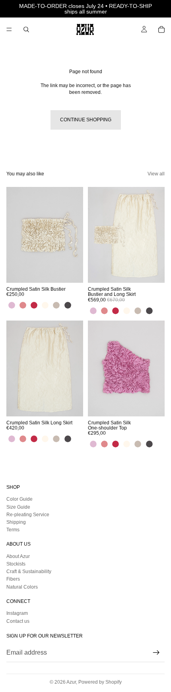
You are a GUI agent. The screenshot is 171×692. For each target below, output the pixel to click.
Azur (71, 682)
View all (156, 174)
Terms (12, 530)
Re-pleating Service (27, 514)
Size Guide (18, 507)
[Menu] (9, 29)
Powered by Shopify (100, 682)
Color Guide (19, 499)
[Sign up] (156, 652)
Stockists (15, 564)
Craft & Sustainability (28, 571)
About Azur (18, 556)
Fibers (13, 579)
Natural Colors (22, 587)
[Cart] (161, 29)
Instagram (17, 613)
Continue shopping (85, 119)
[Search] (26, 29)
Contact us (17, 621)
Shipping (16, 522)
